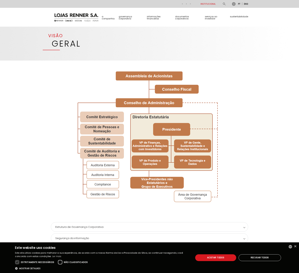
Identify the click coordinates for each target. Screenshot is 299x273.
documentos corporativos (182, 17)
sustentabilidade (239, 16)
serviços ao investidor (211, 17)
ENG (246, 3)
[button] (102, 268)
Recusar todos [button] (260, 257)
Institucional (208, 3)
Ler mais (56, 256)
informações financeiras (154, 17)
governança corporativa (125, 17)
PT (239, 3)
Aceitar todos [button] (215, 257)
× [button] (295, 246)
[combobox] (290, 246)
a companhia (108, 17)
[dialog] (149, 257)
